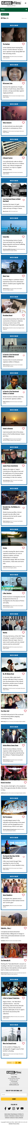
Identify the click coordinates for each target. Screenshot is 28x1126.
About (21, 1116)
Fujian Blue (6, 237)
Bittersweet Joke (7, 83)
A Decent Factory (8, 158)
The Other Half (5, 711)
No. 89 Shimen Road (8, 674)
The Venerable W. (5, 960)
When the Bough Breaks (9, 1043)
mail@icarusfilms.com (14, 1084)
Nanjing (5, 632)
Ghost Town (6, 276)
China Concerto (7, 123)
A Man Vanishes (7, 593)
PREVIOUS (9, 1062)
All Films (20, 1114)
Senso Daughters (7, 895)
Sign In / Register (19, 1117)
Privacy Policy (16, 1123)
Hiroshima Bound (7, 315)
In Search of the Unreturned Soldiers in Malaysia (11, 355)
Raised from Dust (6, 782)
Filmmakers (12, 1116)
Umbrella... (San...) (6, 928)
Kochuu (5, 548)
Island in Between (8, 428)
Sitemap (10, 1123)
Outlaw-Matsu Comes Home (10, 745)
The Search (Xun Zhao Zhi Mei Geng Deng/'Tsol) (11, 857)
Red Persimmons (7, 817)
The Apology (6, 44)
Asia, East (4, 14)
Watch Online (7, 1114)
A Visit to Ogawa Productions (11, 998)
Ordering (7, 1117)
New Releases (14, 1114)
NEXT (19, 1062)
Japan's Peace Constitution (10, 466)
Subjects (17, 1116)
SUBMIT (14, 1099)
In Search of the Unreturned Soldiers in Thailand (11, 392)
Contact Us (12, 1117)
